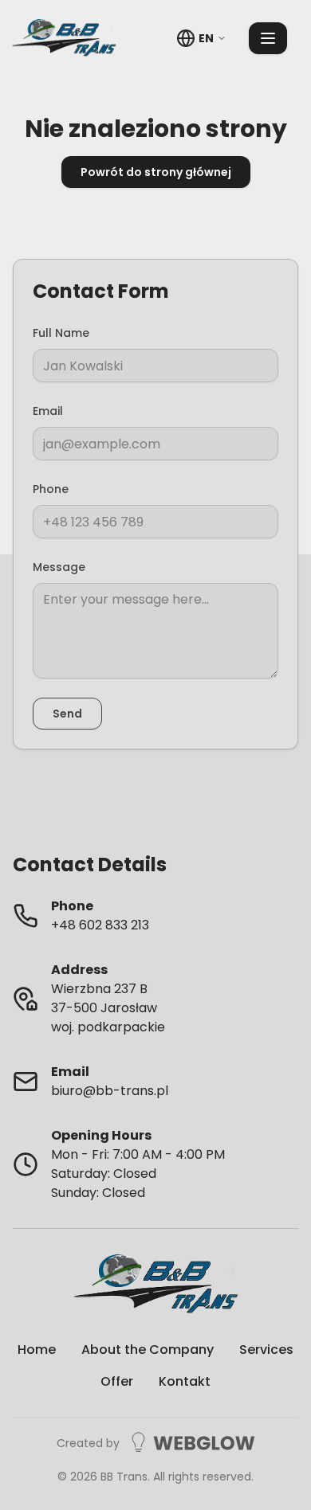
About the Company (147, 1349)
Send (67, 714)
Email (48, 411)
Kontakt (185, 1381)
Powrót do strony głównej (156, 172)
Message (59, 567)
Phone (51, 489)
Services (266, 1349)
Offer (116, 1381)
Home (37, 1349)
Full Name (61, 333)
